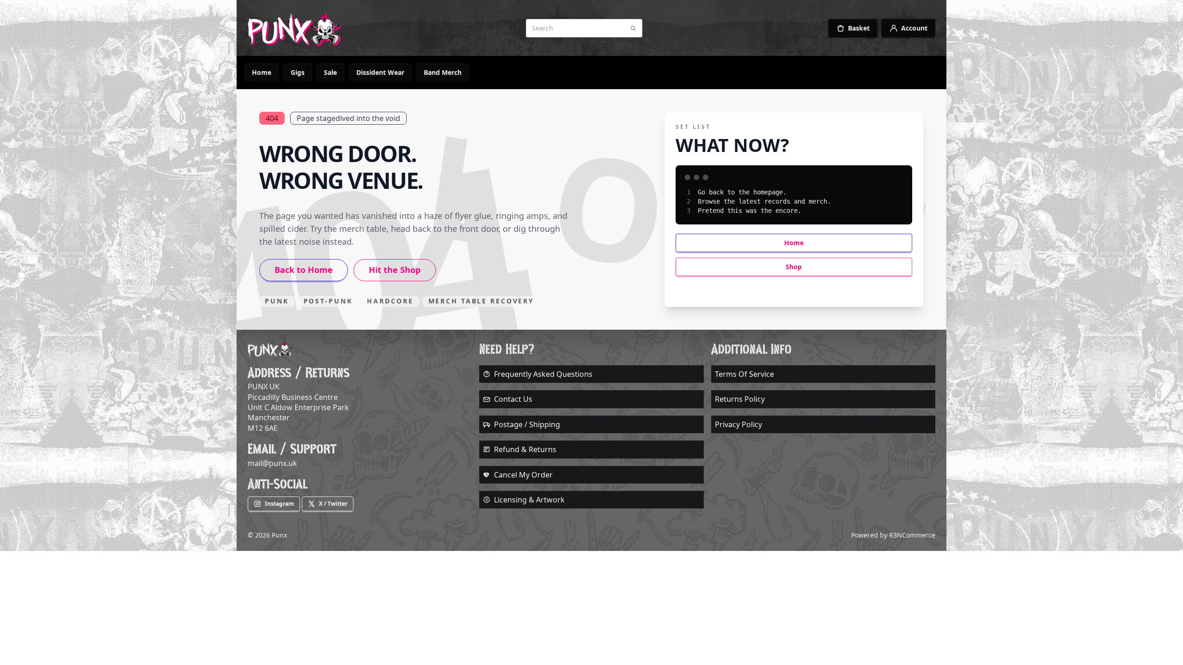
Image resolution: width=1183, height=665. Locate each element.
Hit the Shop (395, 269)
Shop (794, 266)
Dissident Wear (380, 72)
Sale (330, 72)
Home (261, 72)
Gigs (298, 72)
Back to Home (303, 269)
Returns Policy (740, 399)
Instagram (279, 504)
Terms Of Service (744, 374)
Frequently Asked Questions (543, 374)
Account (914, 28)
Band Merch (443, 72)
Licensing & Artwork (529, 500)
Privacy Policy (738, 424)
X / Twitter (333, 504)
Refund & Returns (525, 449)
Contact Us (513, 399)
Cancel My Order (523, 475)
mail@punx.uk (272, 463)
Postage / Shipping (527, 424)
